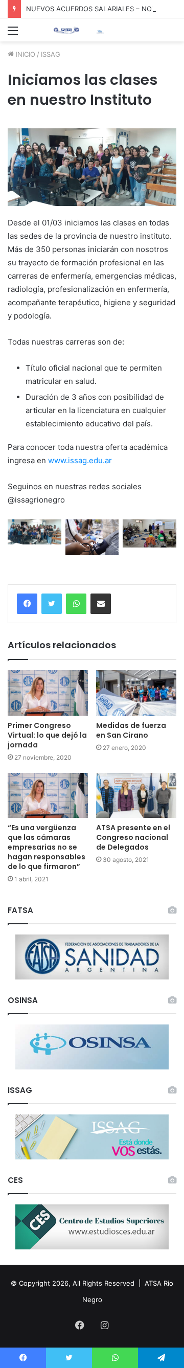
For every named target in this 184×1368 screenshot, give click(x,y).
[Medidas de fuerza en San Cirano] (136, 693)
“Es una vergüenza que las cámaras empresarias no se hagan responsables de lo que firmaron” (46, 847)
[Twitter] (51, 604)
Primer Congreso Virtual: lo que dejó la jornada (47, 735)
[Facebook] (27, 604)
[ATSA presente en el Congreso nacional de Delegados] (136, 795)
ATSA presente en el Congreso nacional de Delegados (133, 837)
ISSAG (50, 54)
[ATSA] (66, 30)
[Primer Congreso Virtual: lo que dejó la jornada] (48, 693)
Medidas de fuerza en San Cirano (131, 730)
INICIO (24, 54)
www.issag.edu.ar (80, 460)
